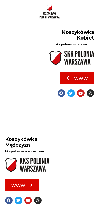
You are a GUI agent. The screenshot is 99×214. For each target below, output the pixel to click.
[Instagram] (90, 93)
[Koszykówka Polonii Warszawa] (49, 12)
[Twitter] (71, 93)
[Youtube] (81, 93)
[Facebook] (61, 93)
